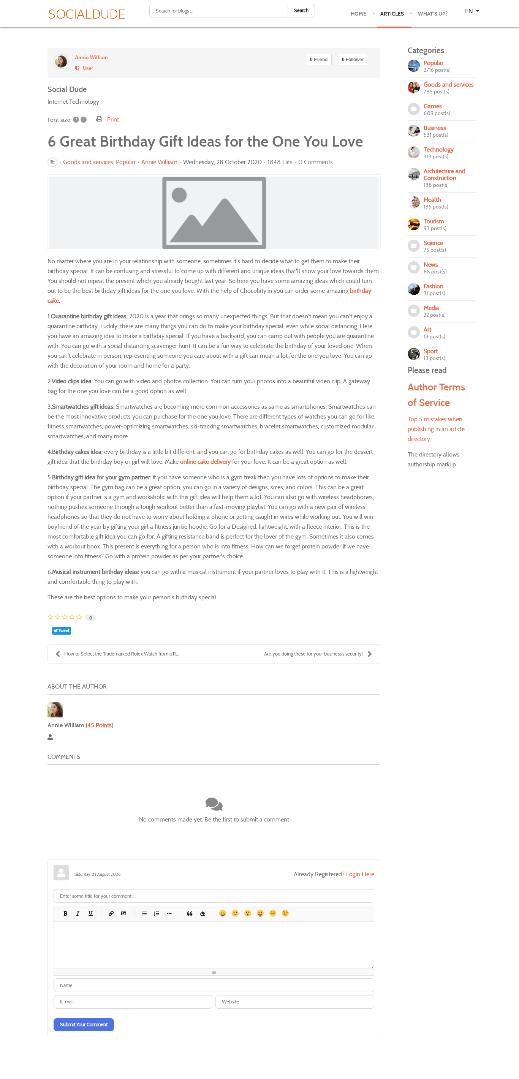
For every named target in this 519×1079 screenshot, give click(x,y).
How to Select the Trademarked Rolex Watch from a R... (121, 654)
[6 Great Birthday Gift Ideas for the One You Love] (213, 213)
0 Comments (315, 162)
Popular (126, 162)
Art (427, 329)
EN (469, 10)
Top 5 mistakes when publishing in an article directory (436, 428)
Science (433, 242)
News (431, 264)
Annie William (91, 57)
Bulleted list (144, 913)
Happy (222, 913)
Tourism (434, 221)
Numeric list (156, 913)
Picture (123, 913)
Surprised (248, 913)
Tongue (260, 913)
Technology (439, 149)
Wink (285, 913)
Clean (202, 913)
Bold (65, 913)
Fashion (433, 286)
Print (113, 119)
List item (169, 913)
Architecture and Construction (444, 174)
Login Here (360, 874)
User (86, 68)
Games (433, 106)
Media (431, 307)
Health (432, 199)
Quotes (189, 913)
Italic (78, 913)
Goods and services (88, 162)
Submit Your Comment (84, 1024)
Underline (90, 913)
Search (301, 10)
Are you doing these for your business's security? (314, 654)
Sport (431, 351)
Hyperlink (111, 913)
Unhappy (273, 913)
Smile (235, 913)
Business (435, 127)
